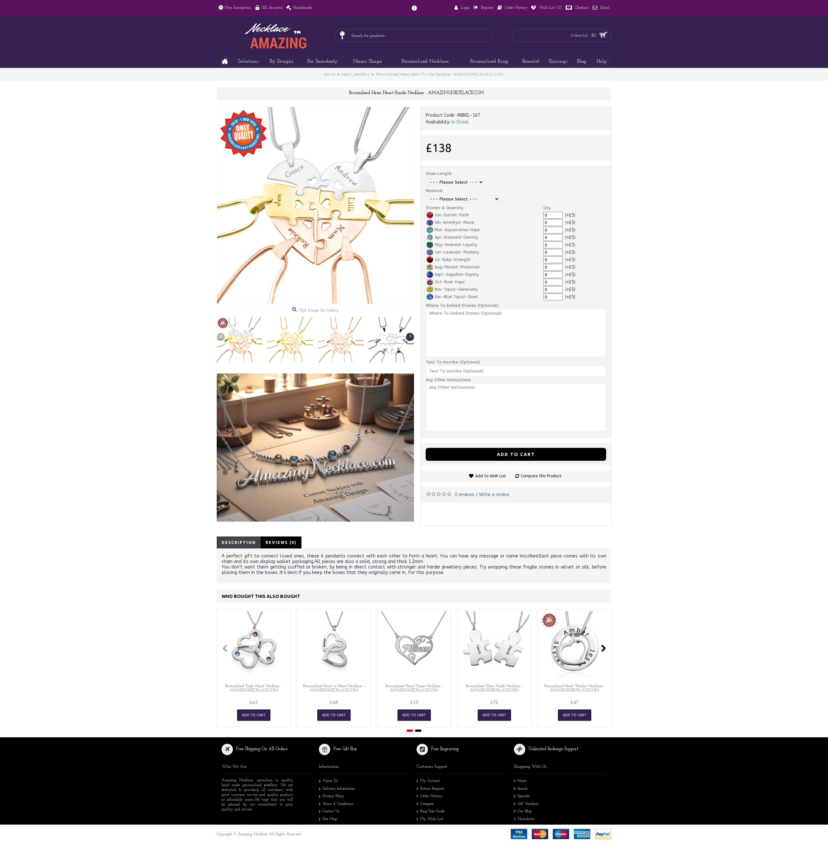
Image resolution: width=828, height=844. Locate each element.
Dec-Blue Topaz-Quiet (456, 297)
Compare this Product (541, 476)
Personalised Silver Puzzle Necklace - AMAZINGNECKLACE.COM (494, 688)
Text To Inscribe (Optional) (453, 362)
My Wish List (431, 819)
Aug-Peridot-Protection (457, 267)
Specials (524, 796)
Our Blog (524, 811)
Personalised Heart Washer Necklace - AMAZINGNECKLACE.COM (574, 688)
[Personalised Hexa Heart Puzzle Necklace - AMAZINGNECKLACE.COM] (315, 205)
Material (434, 190)
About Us (330, 781)
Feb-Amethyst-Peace (454, 222)
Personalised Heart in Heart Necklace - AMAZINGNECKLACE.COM (334, 688)
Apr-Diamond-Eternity (456, 237)
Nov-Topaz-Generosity (456, 289)
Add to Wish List (490, 476)
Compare (427, 804)
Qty (547, 207)
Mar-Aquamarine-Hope (457, 230)
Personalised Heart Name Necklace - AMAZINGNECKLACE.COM (414, 688)
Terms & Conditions (337, 804)
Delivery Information (338, 789)
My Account (430, 781)
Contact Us (331, 811)
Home (522, 781)
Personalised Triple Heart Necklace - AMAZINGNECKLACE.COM (253, 688)
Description (239, 542)
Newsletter (526, 819)
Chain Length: (439, 173)
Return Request (432, 789)
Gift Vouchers (528, 804)
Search (523, 789)
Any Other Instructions (448, 379)
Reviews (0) (281, 542)
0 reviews (464, 494)
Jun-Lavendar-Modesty (457, 252)
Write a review (494, 494)
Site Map (329, 819)
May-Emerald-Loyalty (456, 245)
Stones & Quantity (444, 207)
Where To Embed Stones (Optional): (462, 305)
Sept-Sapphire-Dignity (457, 274)
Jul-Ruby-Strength (453, 259)
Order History (431, 796)
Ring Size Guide (432, 811)
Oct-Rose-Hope (449, 282)
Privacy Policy (333, 796)
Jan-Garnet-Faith (452, 215)
